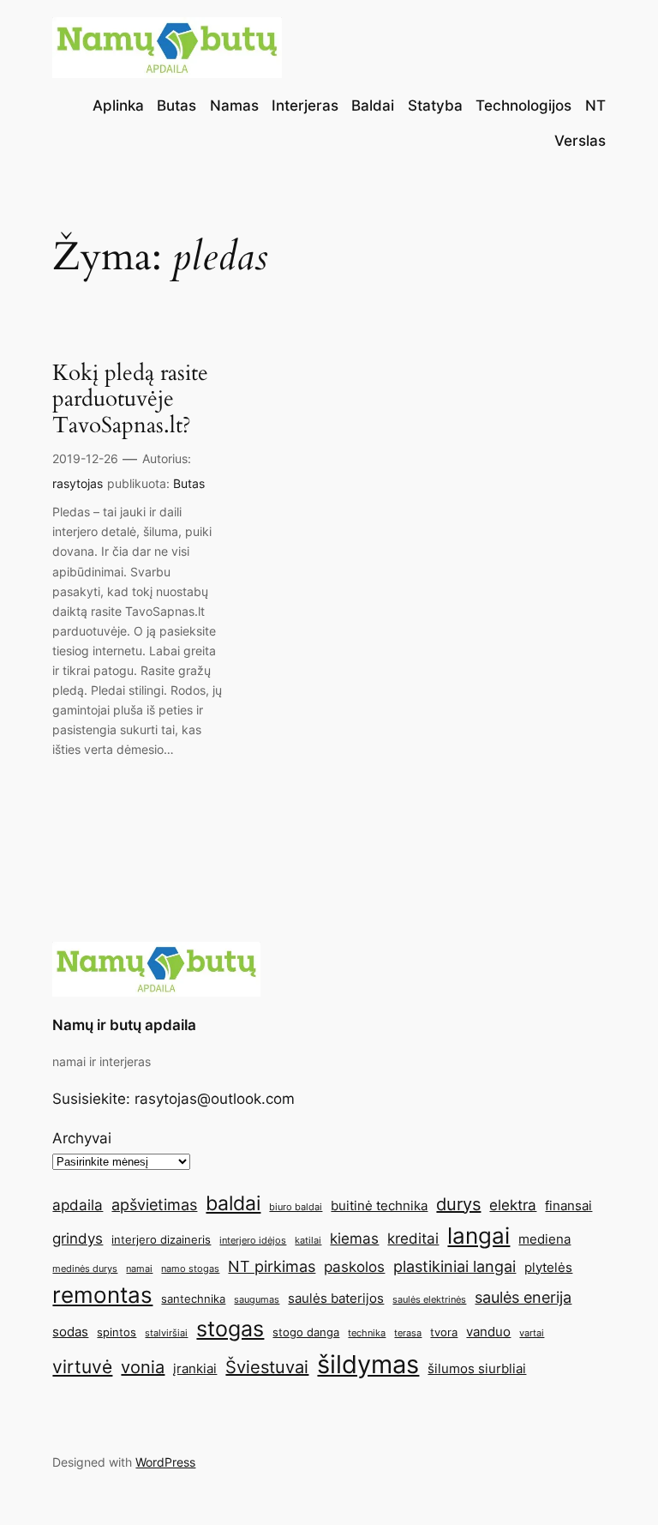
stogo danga (305, 1332)
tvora (444, 1332)
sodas (70, 1331)
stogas (230, 1328)
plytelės (548, 1267)
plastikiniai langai (454, 1266)
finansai (568, 1205)
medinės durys (84, 1269)
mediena (544, 1239)
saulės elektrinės (429, 1299)
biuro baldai (295, 1207)
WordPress (165, 1462)
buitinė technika (379, 1205)
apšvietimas (154, 1204)
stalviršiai (166, 1333)
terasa (408, 1333)
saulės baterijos (336, 1298)
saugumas (256, 1299)
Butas (189, 483)
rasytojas (77, 483)
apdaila (77, 1205)
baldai (233, 1202)
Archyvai (81, 1138)
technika (367, 1333)
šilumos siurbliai (477, 1368)
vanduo (488, 1331)
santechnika (193, 1298)
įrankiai (195, 1368)
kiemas (354, 1238)
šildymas (368, 1364)
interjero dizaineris (161, 1239)
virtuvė (82, 1366)
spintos (116, 1332)
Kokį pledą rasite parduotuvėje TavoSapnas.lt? (130, 399)
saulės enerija (523, 1296)
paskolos (354, 1266)
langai (478, 1235)
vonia (142, 1367)
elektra (512, 1205)
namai (139, 1269)
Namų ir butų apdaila (124, 1025)
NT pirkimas (271, 1266)
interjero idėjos (252, 1240)
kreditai (413, 1238)
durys (458, 1204)
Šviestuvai (266, 1367)
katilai (308, 1240)
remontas (102, 1294)
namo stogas (190, 1269)
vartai (531, 1333)
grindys (77, 1238)
